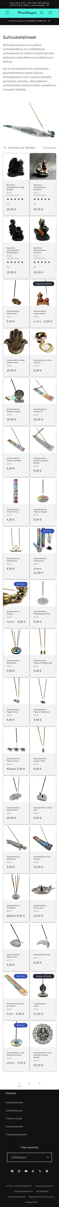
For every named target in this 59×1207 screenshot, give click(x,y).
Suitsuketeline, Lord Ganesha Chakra (15, 1054)
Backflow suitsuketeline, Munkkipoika (13, 250)
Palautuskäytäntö (44, 1186)
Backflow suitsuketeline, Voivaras (40, 250)
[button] (7, 13)
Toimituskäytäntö (16, 1196)
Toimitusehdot (14, 1126)
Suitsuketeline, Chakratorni (40, 559)
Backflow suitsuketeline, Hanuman (40, 187)
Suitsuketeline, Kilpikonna (13, 858)
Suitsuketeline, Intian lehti (43, 809)
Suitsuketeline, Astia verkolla (43, 361)
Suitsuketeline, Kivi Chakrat (42, 858)
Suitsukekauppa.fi (23, 1185)
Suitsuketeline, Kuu (42, 955)
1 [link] (19, 1083)
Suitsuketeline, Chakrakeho (13, 559)
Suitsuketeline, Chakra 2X (40, 410)
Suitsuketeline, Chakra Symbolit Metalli (41, 460)
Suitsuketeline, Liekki (40, 1005)
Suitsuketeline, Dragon (13, 613)
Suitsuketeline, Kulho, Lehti (13, 956)
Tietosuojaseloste (16, 1134)
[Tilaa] (47, 1157)
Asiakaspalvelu (14, 1102)
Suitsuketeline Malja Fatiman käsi (16, 361)
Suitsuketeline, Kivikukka (13, 907)
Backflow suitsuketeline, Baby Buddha (16, 187)
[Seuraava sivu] (40, 1083)
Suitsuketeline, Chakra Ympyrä (40, 510)
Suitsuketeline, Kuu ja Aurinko (15, 1005)
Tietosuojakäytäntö (23, 1191)
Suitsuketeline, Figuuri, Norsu (13, 760)
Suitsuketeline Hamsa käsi (13, 312)
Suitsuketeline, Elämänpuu (13, 662)
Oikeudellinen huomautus (41, 1196)
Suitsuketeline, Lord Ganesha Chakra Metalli (42, 1055)
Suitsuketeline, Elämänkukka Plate (42, 613)
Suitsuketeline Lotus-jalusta (40, 312)
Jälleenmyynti (14, 1110)
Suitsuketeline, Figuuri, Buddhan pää (43, 662)
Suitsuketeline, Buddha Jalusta (13, 410)
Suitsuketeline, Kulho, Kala (40, 907)
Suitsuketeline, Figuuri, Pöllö (40, 760)
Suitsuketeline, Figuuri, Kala (13, 711)
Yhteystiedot (31, 1202)
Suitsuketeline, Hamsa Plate (13, 809)
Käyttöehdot (42, 1191)
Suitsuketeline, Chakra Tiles (13, 510)
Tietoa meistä (14, 1118)
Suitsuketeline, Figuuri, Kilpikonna (42, 711)
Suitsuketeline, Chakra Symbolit (14, 459)
